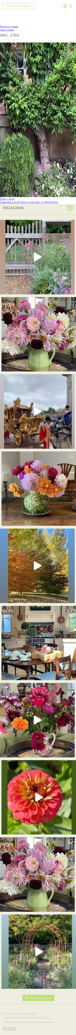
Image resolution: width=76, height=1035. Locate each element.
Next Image (7, 29)
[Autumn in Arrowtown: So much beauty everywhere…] (37, 566)
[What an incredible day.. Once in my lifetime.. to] (37, 411)
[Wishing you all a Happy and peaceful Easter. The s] (37, 874)
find (70, 5)
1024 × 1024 (7, 199)
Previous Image (9, 26)
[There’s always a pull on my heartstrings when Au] (37, 257)
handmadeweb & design (34, 1018)
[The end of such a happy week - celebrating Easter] (37, 720)
